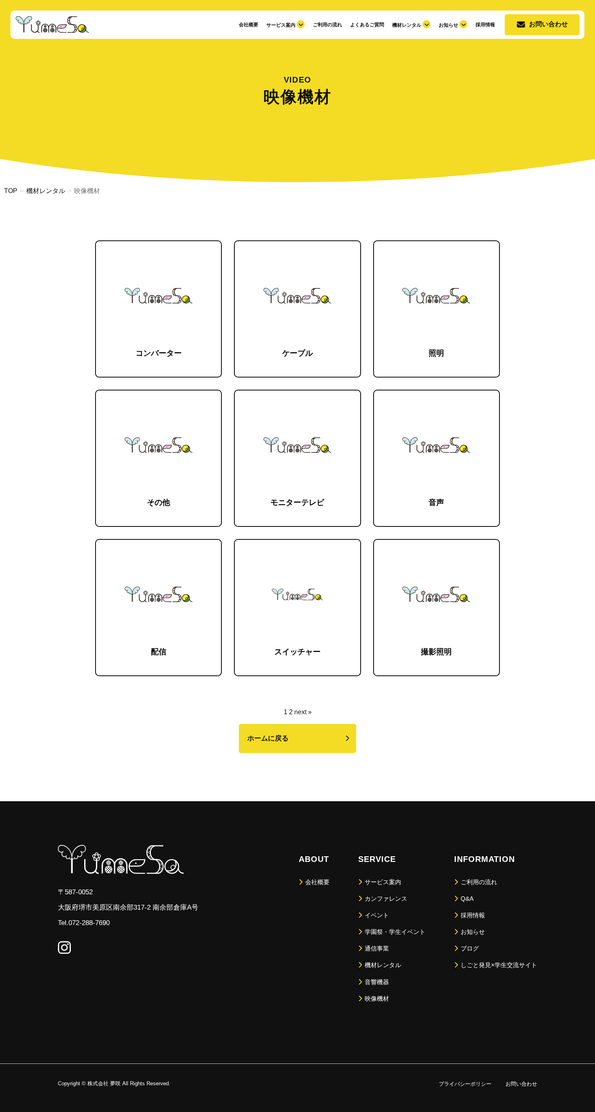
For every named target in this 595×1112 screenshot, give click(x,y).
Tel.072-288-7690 (84, 923)
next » (303, 712)
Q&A (466, 898)
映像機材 (376, 998)
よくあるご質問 (367, 25)
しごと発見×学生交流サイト (498, 964)
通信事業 (376, 948)
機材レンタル (382, 964)
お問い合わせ (548, 24)
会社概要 (248, 25)
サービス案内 (382, 882)
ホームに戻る (268, 738)
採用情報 (485, 25)
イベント (376, 915)
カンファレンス (385, 898)
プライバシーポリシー (465, 1084)
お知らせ (472, 931)
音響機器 (376, 981)
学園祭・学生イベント (394, 931)
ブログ (469, 948)
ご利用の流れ (327, 25)
